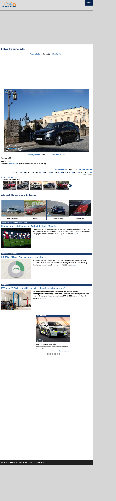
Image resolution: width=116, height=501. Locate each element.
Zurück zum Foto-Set (9, 177)
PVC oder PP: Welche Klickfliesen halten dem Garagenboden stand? (33, 288)
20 (80, 172)
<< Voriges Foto (34, 54)
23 (91, 172)
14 (58, 172)
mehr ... (78, 234)
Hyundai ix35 (14, 164)
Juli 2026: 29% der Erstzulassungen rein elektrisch (24, 257)
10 (44, 172)
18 (73, 172)
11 (47, 172)
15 (62, 172)
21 (84, 172)
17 (69, 172)
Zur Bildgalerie (64, 351)
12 (51, 172)
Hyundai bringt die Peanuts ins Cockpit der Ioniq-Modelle (28, 226)
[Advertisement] (46, 27)
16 (65, 172)
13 (55, 172)
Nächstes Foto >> (58, 54)
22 (87, 172)
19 (76, 172)
